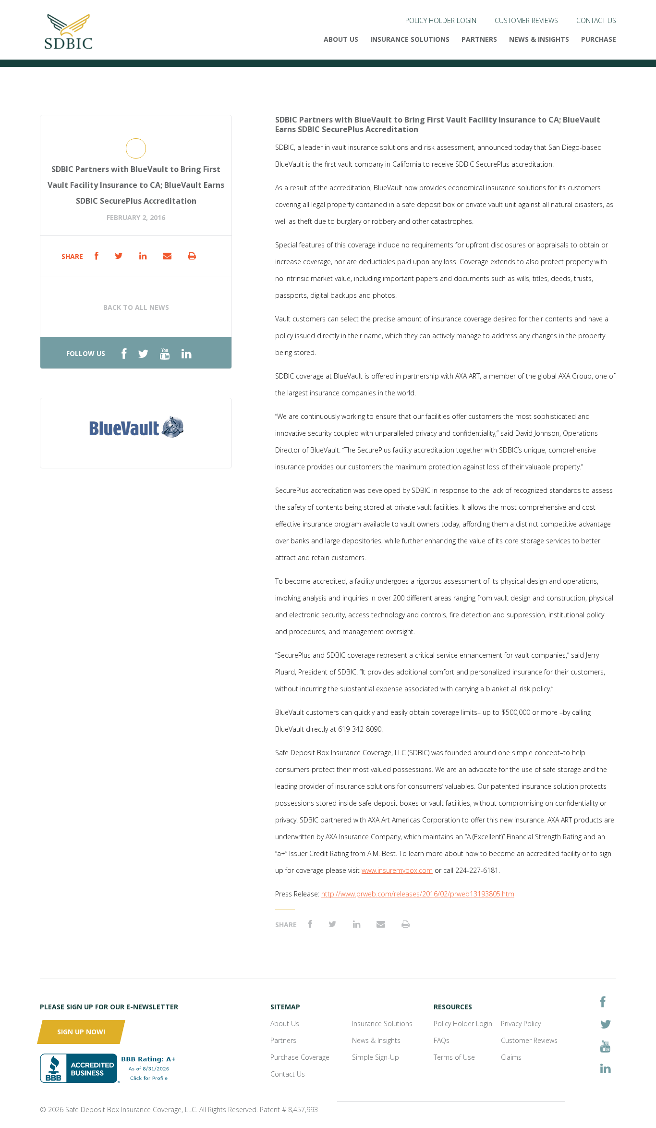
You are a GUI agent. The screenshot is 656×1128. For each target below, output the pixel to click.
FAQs (441, 1040)
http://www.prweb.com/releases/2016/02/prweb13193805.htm (417, 893)
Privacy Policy (521, 1023)
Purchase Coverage (299, 1057)
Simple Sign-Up (375, 1057)
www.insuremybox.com (397, 870)
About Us (341, 39)
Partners (479, 39)
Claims (511, 1057)
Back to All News (136, 307)
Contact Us (596, 20)
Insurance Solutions (409, 39)
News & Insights (539, 39)
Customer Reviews (526, 20)
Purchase (598, 39)
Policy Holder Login (440, 20)
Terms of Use (454, 1057)
